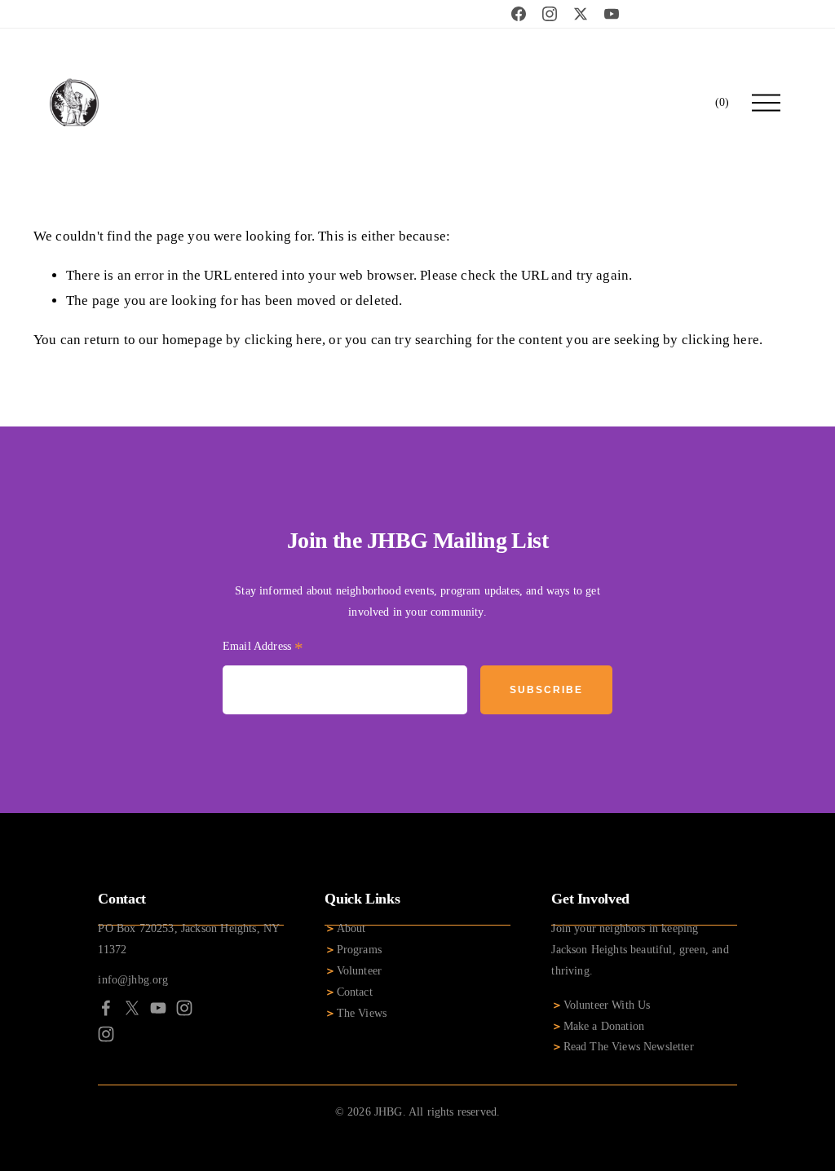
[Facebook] (106, 1008)
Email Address (263, 648)
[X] (132, 1008)
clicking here (283, 339)
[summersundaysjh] (106, 1034)
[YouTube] (158, 1008)
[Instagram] (184, 1008)
